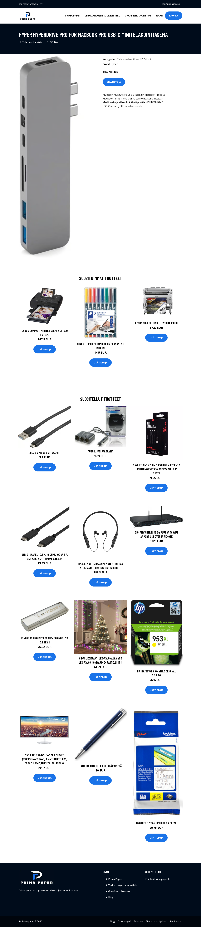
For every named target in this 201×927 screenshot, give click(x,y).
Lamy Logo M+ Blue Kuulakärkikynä (100, 766)
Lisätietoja (114, 81)
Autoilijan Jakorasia (100, 451)
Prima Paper (72, 15)
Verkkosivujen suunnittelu (102, 15)
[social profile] (41, 4)
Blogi (159, 15)
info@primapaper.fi (171, 4)
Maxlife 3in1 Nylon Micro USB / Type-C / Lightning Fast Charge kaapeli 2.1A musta (156, 469)
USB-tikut (54, 42)
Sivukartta (175, 921)
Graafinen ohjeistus (138, 15)
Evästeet (138, 921)
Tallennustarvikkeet (33, 42)
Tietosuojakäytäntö (156, 921)
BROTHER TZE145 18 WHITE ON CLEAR (156, 823)
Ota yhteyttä (124, 921)
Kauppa (173, 15)
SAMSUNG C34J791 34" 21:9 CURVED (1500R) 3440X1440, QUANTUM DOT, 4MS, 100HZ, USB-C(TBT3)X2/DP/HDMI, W (44, 759)
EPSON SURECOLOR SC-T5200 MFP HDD (156, 323)
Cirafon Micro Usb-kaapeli (44, 453)
